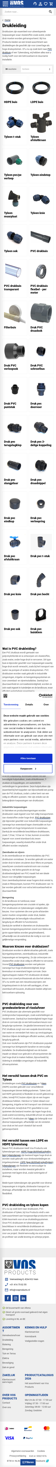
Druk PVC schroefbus (37, 367)
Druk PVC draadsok (36, 329)
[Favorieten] (45, 4)
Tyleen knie (37, 213)
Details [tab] (29, 704)
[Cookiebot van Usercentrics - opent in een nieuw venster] (39, 696)
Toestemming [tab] (11, 704)
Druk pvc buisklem (36, 630)
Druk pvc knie (12, 594)
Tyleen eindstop (40, 174)
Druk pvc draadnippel (38, 481)
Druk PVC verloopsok (11, 367)
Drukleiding (7, 1340)
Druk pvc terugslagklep (12, 443)
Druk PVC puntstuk (10, 405)
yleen (43, 1083)
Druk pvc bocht (39, 594)
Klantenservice (32, 1332)
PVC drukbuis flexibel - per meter (39, 289)
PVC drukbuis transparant (12, 287)
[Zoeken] (50, 12)
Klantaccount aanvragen (8, 1380)
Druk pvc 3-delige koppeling (40, 443)
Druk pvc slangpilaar (11, 481)
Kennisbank (30, 1336)
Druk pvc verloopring (37, 519)
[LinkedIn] (23, 1298)
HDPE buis (10, 102)
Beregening (7, 1349)
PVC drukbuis (39, 251)
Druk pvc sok (12, 629)
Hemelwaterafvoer (11, 1335)
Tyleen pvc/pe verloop (12, 176)
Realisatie (40, 1461)
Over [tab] (46, 704)
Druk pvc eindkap (9, 519)
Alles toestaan (28, 758)
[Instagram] (15, 1298)
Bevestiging (8, 1363)
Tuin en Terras (9, 1353)
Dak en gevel (8, 1367)
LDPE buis (36, 102)
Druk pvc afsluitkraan (11, 557)
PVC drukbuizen (42, 817)
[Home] (16, 4)
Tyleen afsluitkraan (38, 138)
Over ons (6, 1407)
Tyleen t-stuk (12, 136)
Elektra (5, 1358)
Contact (6, 1402)
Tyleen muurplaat (10, 214)
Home (7, 20)
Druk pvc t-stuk (40, 556)
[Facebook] (8, 1298)
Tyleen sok (11, 251)
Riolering (6, 1344)
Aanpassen (26, 768)
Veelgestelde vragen (34, 1341)
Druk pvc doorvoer (36, 405)
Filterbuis (10, 327)
